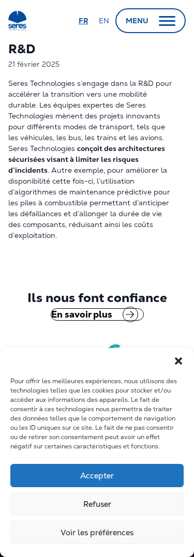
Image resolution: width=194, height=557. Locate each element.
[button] (178, 361)
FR (83, 20)
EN (104, 20)
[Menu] (167, 20)
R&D (23, 49)
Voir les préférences (97, 532)
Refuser (97, 504)
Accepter (97, 475)
